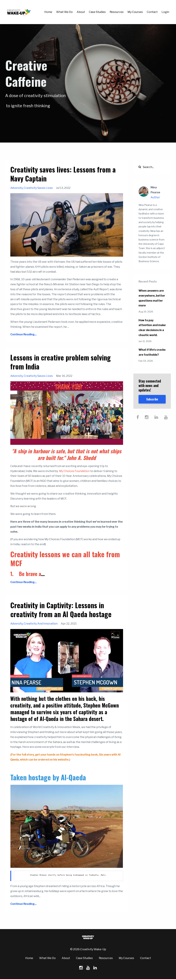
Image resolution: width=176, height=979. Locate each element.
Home (48, 12)
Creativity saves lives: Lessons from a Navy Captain (63, 174)
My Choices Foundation (74, 471)
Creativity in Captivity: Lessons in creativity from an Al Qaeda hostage (61, 609)
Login (165, 12)
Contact (152, 12)
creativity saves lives (38, 188)
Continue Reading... (23, 334)
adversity (16, 188)
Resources (117, 12)
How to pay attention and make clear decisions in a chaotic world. (152, 328)
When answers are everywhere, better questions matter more (152, 298)
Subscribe (152, 399)
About (81, 12)
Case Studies (97, 12)
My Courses (135, 12)
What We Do (64, 12)
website (63, 759)
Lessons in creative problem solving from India (60, 361)
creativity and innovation (41, 623)
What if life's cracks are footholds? (152, 352)
